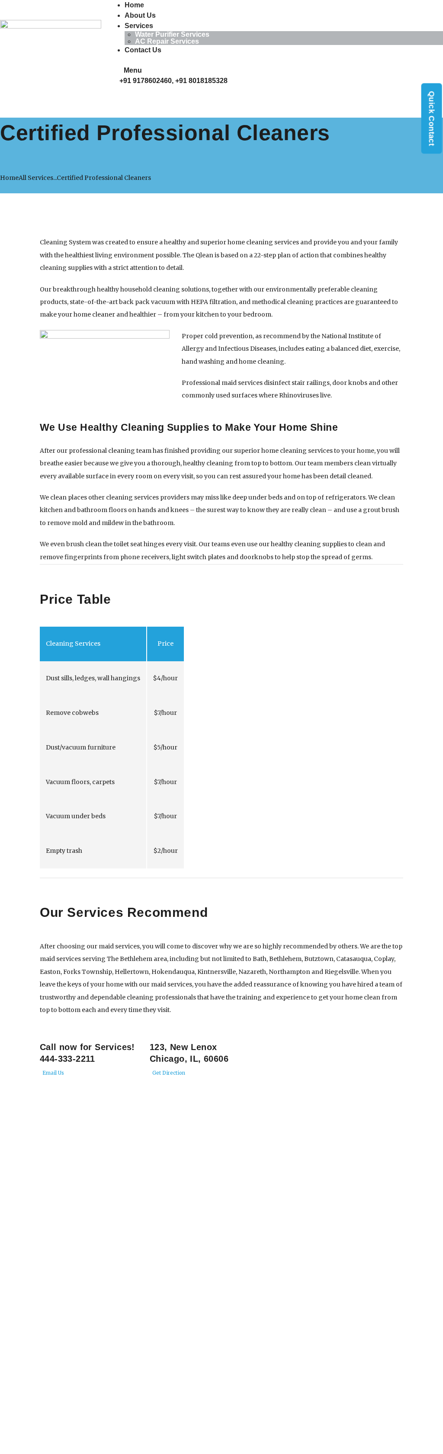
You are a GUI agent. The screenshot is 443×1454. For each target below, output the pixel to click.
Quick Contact (431, 118)
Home (9, 178)
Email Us (52, 1073)
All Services (36, 178)
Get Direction (168, 1073)
